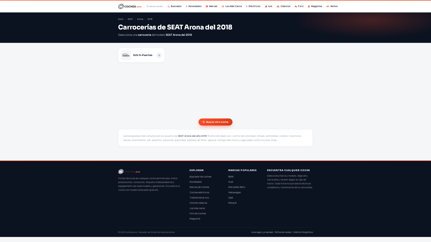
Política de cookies (283, 232)
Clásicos (285, 6)
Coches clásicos (198, 202)
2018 (149, 19)
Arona (140, 19)
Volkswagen (234, 192)
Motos (334, 6)
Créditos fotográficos (303, 232)
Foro (301, 6)
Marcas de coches (199, 187)
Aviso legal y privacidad (262, 232)
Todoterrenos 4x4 (199, 197)
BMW (231, 176)
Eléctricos (254, 6)
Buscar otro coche (217, 122)
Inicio (121, 19)
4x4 (270, 6)
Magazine (316, 6)
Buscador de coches (200, 176)
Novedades (195, 6)
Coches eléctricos (199, 192)
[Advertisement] (215, 90)
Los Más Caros (233, 6)
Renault (232, 202)
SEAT (130, 19)
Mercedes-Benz (236, 187)
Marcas (213, 6)
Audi (230, 181)
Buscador (176, 6)
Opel (230, 197)
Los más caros (197, 208)
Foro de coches (198, 213)
